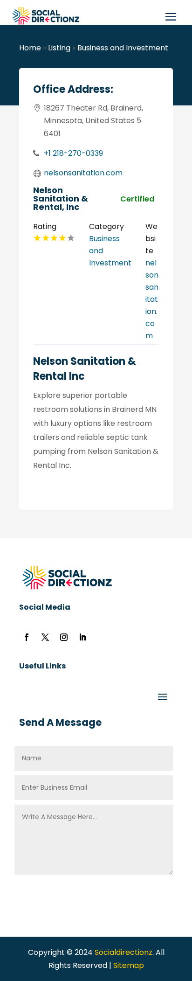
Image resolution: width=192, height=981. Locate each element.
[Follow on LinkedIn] (82, 637)
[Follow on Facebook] (26, 637)
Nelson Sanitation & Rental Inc (84, 368)
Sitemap (128, 965)
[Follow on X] (45, 637)
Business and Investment (122, 47)
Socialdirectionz (122, 952)
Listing (59, 47)
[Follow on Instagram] (63, 637)
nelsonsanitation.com (83, 172)
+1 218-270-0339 (73, 153)
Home (30, 47)
